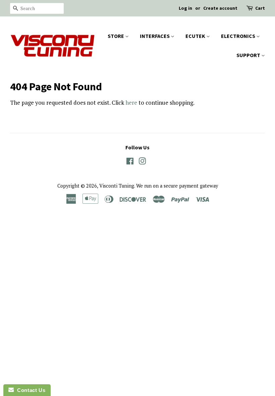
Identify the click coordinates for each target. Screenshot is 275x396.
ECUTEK (195, 36)
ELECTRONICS (238, 36)
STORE (116, 36)
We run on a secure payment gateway (177, 186)
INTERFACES (155, 36)
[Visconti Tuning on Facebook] (130, 162)
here (131, 102)
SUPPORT (248, 55)
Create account (220, 8)
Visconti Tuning (116, 186)
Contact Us (29, 390)
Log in (185, 8)
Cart (260, 8)
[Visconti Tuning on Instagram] (142, 162)
